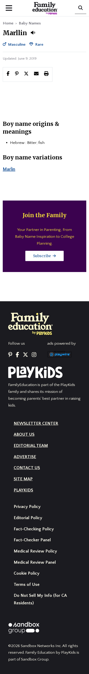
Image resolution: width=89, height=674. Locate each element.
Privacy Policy (27, 506)
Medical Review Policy (35, 551)
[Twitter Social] (25, 355)
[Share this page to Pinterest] (16, 74)
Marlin (9, 169)
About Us (24, 434)
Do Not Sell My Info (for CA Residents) (40, 599)
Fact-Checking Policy (34, 529)
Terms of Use (26, 584)
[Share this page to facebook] (8, 74)
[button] (33, 33)
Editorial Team (31, 445)
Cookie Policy (26, 573)
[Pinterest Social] (10, 355)
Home (8, 23)
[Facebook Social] (17, 355)
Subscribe (42, 256)
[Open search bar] (80, 8)
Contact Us (27, 467)
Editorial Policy (28, 517)
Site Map (23, 479)
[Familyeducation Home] (30, 323)
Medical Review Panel (35, 562)
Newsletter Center (36, 423)
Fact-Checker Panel (32, 540)
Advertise (25, 457)
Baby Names (30, 23)
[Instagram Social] (34, 355)
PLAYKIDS (23, 490)
